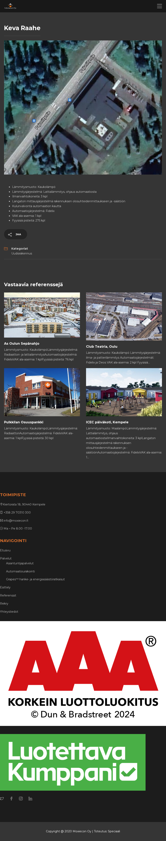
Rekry (4, 603)
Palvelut (6, 558)
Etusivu (5, 550)
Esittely (5, 587)
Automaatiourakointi (20, 571)
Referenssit (8, 595)
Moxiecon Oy (82, 831)
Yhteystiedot (9, 611)
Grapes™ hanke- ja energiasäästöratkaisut (35, 579)
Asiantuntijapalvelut (20, 563)
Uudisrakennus (21, 253)
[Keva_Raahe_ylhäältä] (83, 107)
